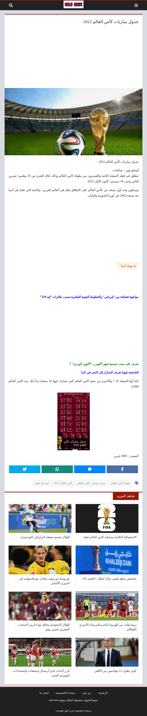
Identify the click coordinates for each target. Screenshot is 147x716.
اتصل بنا (44, 692)
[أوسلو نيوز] (73, 4)
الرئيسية (102, 692)
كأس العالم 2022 (63, 483)
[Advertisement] (73, 57)
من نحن (86, 692)
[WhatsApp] (57, 469)
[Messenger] (89, 469)
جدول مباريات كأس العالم (91, 483)
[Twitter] (24, 469)
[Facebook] (122, 469)
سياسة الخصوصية (65, 692)
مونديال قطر (42, 483)
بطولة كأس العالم (120, 483)
